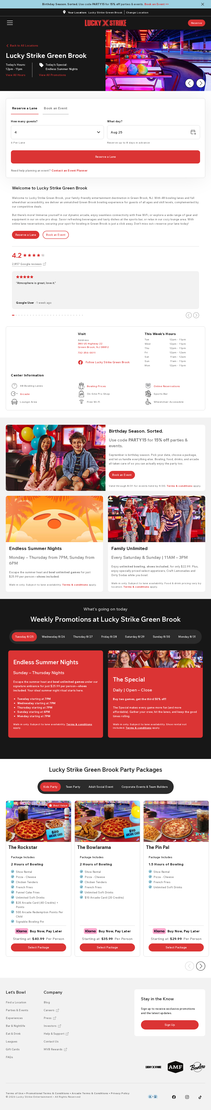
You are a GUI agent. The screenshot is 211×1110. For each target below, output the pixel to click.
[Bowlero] (197, 1067)
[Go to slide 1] (13, 315)
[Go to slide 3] (19, 315)
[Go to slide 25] (82, 315)
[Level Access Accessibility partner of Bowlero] (152, 1096)
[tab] (25, 108)
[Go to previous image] (189, 83)
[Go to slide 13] (48, 315)
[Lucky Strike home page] (105, 23)
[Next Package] (200, 966)
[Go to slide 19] (65, 315)
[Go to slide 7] (30, 315)
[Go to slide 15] (53, 315)
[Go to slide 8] (33, 315)
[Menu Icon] (10, 23)
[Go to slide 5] (24, 315)
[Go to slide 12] (45, 315)
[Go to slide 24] (79, 315)
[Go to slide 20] (68, 315)
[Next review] (196, 315)
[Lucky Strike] (153, 1067)
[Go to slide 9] (36, 315)
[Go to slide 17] (59, 315)
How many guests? (24, 121)
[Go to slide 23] (76, 315)
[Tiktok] (200, 1097)
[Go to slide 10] (39, 315)
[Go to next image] (200, 83)
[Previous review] (189, 315)
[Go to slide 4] (22, 315)
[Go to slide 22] (74, 315)
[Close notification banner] (203, 4)
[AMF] (175, 1067)
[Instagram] (187, 1097)
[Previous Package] (189, 966)
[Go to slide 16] (56, 315)
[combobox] (57, 132)
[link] (196, 23)
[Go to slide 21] (71, 315)
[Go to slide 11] (42, 315)
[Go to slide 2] (16, 315)
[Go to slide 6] (27, 315)
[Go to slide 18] (62, 315)
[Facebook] (174, 1097)
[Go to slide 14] (50, 315)
